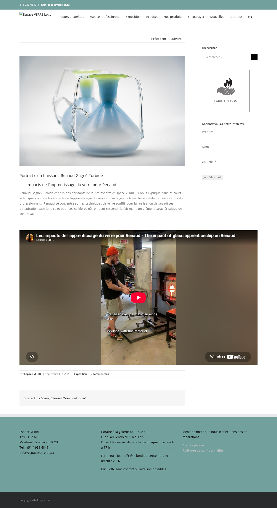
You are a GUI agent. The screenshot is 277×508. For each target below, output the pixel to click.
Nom (205, 147)
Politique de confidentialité (203, 450)
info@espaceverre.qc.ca (55, 5)
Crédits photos (193, 445)
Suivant (176, 39)
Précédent (158, 39)
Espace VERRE (33, 374)
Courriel (209, 162)
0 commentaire (100, 374)
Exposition (80, 374)
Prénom (207, 132)
